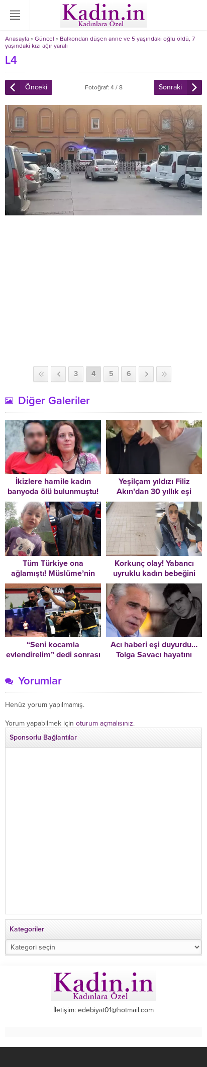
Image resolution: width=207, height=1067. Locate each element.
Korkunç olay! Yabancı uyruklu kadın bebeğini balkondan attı (154, 573)
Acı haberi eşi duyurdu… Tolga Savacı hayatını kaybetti (154, 655)
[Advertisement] (103, 290)
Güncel (44, 38)
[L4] (103, 211)
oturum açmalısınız (104, 723)
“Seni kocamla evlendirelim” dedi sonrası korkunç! (53, 655)
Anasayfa (17, 38)
